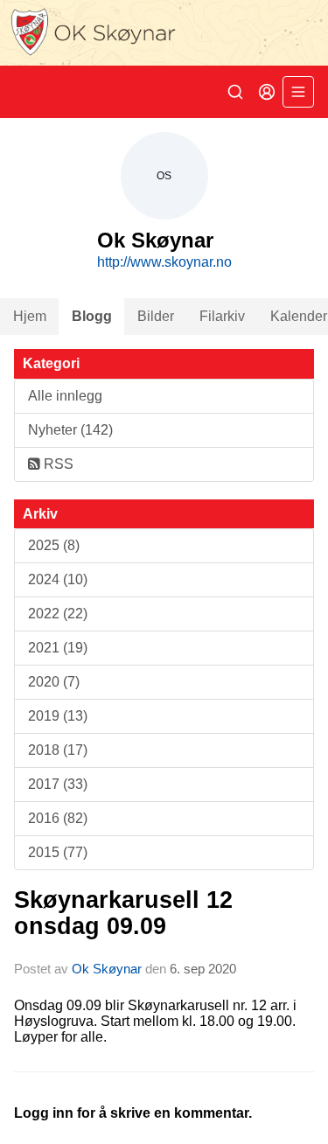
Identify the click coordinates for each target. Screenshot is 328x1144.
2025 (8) (54, 545)
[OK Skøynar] (164, 33)
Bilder (155, 316)
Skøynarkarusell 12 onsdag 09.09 (123, 912)
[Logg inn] (267, 92)
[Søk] (235, 92)
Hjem (29, 316)
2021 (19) (57, 647)
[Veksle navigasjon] (298, 92)
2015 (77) (57, 852)
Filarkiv (222, 316)
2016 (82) (57, 818)
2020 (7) (54, 681)
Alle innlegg (65, 395)
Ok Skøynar (107, 968)
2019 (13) (57, 715)
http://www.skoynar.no (164, 262)
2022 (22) (57, 613)
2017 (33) (57, 784)
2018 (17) (57, 750)
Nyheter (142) (70, 429)
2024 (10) (57, 579)
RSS (56, 464)
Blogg (92, 316)
